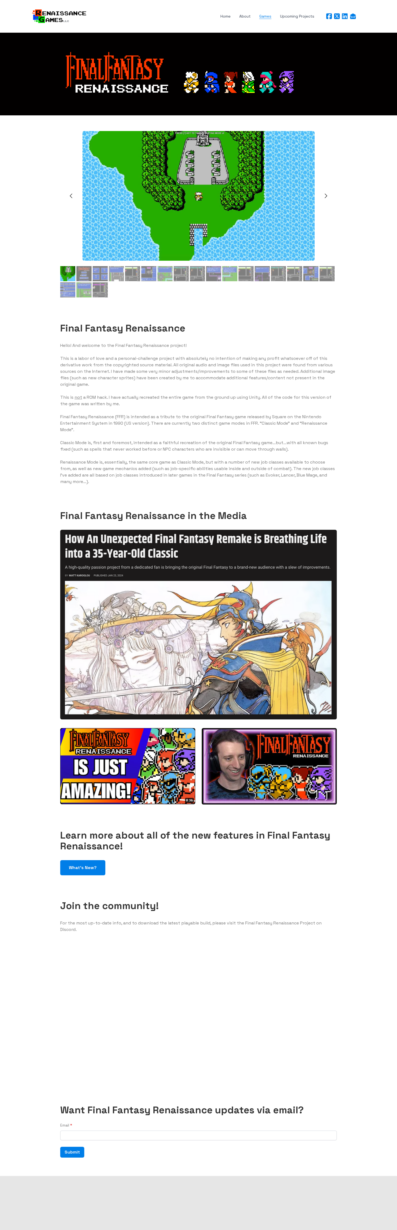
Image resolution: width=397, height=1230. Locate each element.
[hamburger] (92, 14)
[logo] (59, 16)
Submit (72, 1152)
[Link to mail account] (353, 16)
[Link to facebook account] (329, 16)
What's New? (83, 867)
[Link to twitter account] (337, 16)
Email (64, 1125)
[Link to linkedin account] (345, 16)
